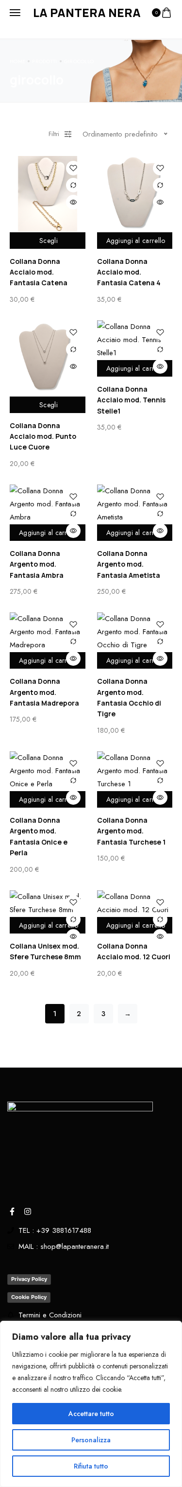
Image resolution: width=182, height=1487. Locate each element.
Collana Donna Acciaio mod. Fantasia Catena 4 (129, 272)
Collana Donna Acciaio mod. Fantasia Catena (38, 272)
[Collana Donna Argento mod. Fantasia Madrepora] (47, 632)
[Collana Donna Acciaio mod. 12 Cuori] (135, 903)
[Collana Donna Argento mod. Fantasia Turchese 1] (135, 771)
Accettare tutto (91, 1413)
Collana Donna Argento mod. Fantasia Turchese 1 (131, 831)
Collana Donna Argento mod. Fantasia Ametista (128, 564)
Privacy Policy (29, 1279)
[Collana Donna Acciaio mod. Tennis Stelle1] (135, 340)
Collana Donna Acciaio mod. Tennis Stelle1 (131, 399)
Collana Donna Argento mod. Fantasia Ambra (37, 564)
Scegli (48, 240)
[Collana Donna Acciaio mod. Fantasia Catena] (47, 194)
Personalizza (91, 1440)
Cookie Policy (29, 1297)
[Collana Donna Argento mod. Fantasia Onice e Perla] (47, 771)
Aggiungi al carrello (135, 240)
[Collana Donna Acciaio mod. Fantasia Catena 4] (135, 194)
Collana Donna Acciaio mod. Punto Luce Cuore (43, 436)
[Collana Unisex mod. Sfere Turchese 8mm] (47, 903)
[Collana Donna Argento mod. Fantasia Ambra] (47, 504)
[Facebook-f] (12, 1211)
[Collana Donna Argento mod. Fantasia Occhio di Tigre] (135, 632)
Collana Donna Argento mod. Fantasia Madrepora (44, 692)
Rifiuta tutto (91, 1466)
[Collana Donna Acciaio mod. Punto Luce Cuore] (47, 358)
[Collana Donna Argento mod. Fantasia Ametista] (135, 504)
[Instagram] (27, 1211)
